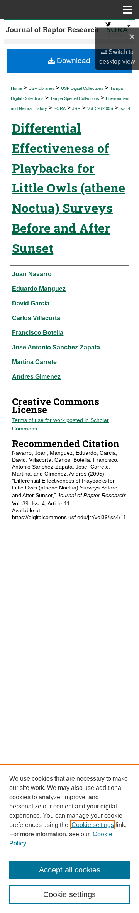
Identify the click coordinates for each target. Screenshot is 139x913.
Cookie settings (92, 825)
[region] (69, 838)
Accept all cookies (69, 870)
